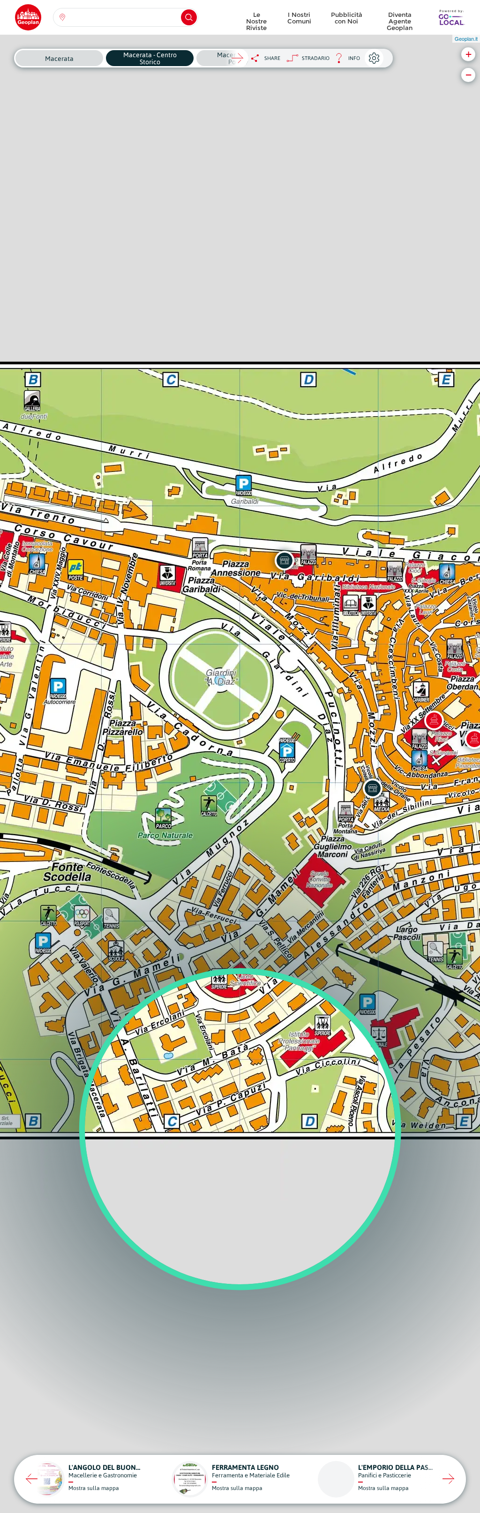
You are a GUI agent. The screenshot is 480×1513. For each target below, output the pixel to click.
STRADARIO (316, 58)
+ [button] (468, 54)
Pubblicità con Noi (346, 18)
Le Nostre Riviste (256, 19)
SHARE (272, 58)
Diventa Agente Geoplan (399, 19)
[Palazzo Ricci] (434, 720)
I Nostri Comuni (299, 18)
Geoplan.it (466, 38)
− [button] (468, 75)
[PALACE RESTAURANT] (373, 788)
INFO (345, 60)
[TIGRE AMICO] (284, 561)
